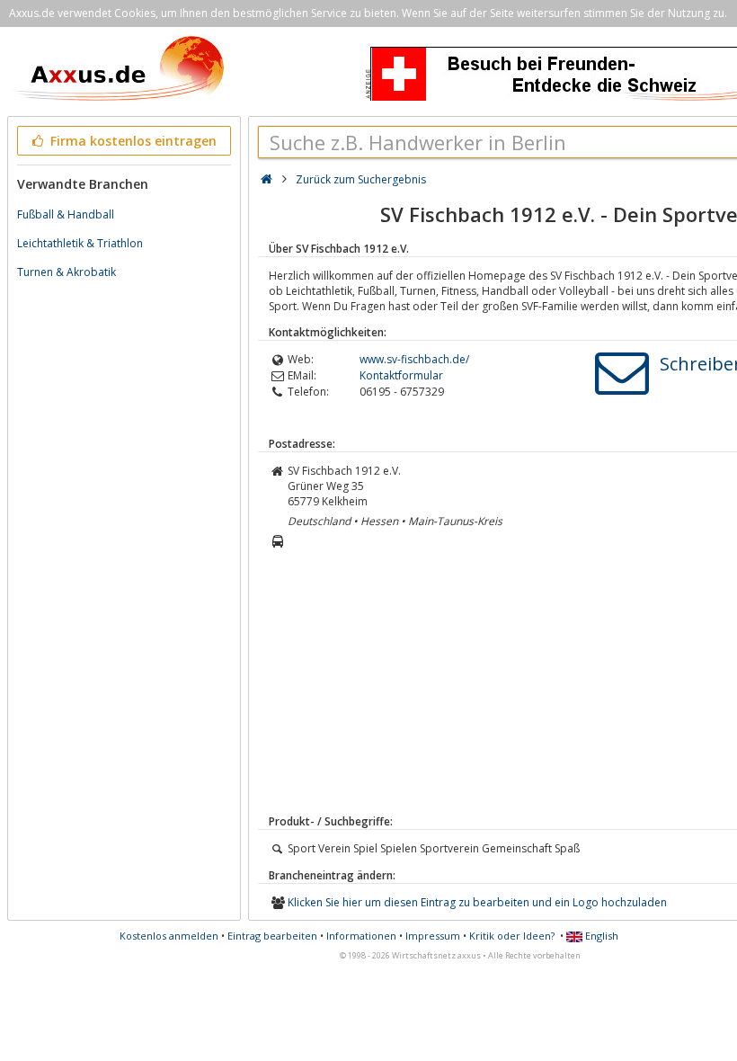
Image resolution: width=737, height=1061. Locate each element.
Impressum (432, 935)
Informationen (361, 935)
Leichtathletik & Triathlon (80, 243)
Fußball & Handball (65, 214)
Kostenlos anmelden (169, 935)
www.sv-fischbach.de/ (414, 359)
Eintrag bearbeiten (272, 935)
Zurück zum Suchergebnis (361, 179)
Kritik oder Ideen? (512, 935)
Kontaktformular (401, 375)
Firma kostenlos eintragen (132, 140)
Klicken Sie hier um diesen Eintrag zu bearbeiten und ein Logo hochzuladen (477, 902)
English (600, 935)
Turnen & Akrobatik (66, 272)
